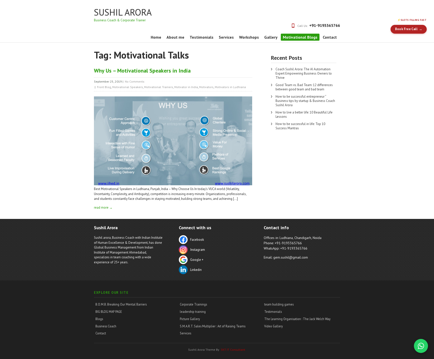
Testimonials (201, 37)
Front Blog (104, 87)
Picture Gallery (190, 319)
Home (156, 37)
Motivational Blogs (300, 37)
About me (175, 37)
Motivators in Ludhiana (230, 87)
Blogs (99, 319)
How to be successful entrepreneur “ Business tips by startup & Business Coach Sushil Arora (305, 100)
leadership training (193, 312)
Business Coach (105, 326)
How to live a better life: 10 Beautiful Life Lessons (304, 114)
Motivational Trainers (158, 87)
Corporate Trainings (193, 304)
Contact (330, 37)
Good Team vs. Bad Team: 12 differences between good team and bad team (304, 87)
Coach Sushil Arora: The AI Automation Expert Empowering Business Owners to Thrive (304, 73)
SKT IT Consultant (233, 349)
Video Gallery (273, 326)
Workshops (249, 37)
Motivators (206, 87)
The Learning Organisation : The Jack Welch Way (297, 319)
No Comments (134, 81)
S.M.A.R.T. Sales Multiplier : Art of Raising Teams (212, 326)
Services (226, 37)
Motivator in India (186, 87)
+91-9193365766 (324, 25)
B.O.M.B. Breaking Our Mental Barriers (121, 304)
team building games (279, 304)
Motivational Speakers (127, 87)
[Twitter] (213, 250)
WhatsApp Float (421, 346)
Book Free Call (406, 29)
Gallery (271, 37)
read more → (103, 207)
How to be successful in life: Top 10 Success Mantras (300, 126)
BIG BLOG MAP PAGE (108, 312)
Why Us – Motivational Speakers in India (142, 70)
